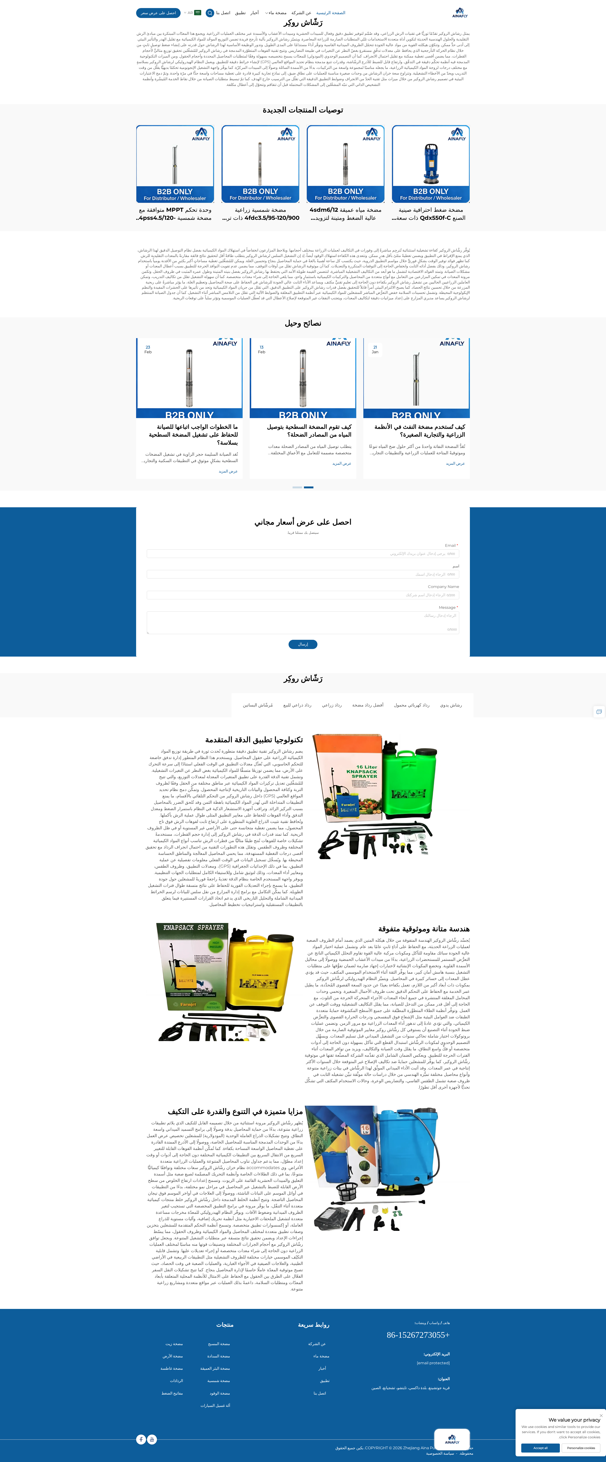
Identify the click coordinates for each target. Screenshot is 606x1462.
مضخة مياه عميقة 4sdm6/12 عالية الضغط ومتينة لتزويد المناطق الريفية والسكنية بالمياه (345, 214)
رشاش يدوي (451, 705)
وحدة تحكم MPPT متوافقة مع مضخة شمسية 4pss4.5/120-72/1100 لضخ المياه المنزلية (175, 214)
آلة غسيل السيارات (215, 1405)
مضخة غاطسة (171, 1368)
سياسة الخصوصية (440, 1453)
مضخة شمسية (218, 1380)
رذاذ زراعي (332, 705)
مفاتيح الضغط (172, 1393)
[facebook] (141, 1439)
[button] (308, 487)
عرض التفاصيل (431, 164)
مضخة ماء (278, 12)
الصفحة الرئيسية (330, 12)
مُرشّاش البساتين (258, 705)
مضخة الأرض (173, 1356)
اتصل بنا (223, 12)
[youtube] (152, 1439)
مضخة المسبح (219, 1344)
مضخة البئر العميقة (215, 1368)
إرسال (303, 644)
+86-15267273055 (418, 1335)
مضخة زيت (174, 1344)
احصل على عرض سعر (158, 13)
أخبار (254, 12)
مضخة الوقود (220, 1393)
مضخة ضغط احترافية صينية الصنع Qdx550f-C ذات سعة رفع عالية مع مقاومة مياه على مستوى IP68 (431, 214)
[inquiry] (599, 711)
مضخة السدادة (218, 1356)
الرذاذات (176, 1380)
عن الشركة (301, 12)
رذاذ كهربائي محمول (412, 705)
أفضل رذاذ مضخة (367, 705)
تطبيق (240, 12)
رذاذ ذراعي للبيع (297, 705)
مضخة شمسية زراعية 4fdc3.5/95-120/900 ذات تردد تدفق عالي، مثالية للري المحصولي (260, 214)
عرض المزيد (455, 463)
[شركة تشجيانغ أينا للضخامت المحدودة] (445, 13)
